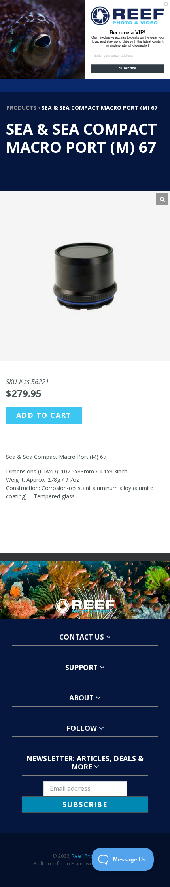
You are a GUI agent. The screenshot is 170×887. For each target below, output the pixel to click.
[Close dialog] (166, 4)
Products (21, 107)
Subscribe (127, 68)
